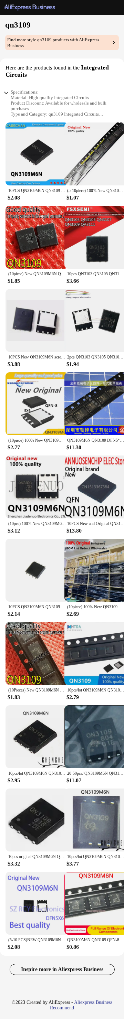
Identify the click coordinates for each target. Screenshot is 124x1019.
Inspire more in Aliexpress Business (62, 969)
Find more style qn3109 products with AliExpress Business (53, 42)
